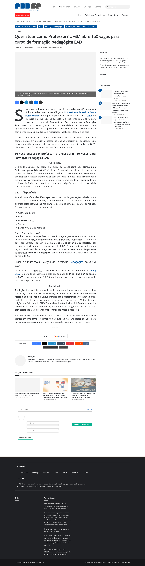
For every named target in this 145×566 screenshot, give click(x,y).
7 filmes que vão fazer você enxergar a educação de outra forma (27, 394)
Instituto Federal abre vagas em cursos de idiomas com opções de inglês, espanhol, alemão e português (55, 395)
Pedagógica (76, 262)
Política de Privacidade (95, 15)
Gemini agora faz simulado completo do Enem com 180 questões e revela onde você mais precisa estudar (121, 107)
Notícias (46, 472)
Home (54, 7)
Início (18, 21)
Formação (76, 7)
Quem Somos (64, 7)
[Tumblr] (31, 102)
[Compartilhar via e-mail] (41, 102)
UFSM (94, 26)
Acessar (89, 409)
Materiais (75, 472)
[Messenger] (36, 102)
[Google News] (60, 336)
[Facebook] (17, 102)
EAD (40, 26)
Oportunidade (83, 26)
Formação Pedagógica (54, 26)
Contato (98, 7)
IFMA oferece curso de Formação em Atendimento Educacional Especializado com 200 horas (83, 395)
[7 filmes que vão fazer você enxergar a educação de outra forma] (27, 385)
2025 (18, 26)
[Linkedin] (26, 102)
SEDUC (56, 472)
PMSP (65, 472)
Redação (18, 47)
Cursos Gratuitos (29, 26)
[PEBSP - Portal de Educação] (28, 6)
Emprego (87, 7)
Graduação (26, 21)
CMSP (86, 472)
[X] (22, 102)
